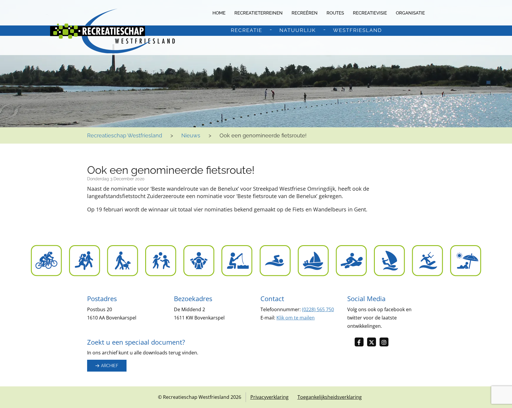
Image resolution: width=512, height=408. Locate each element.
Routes (335, 13)
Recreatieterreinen (258, 13)
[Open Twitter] (373, 342)
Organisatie (410, 13)
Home (218, 13)
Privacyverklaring (269, 397)
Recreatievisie (370, 13)
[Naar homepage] (112, 31)
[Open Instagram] (386, 342)
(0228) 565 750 (318, 309)
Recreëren (305, 13)
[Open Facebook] (361, 342)
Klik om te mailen (295, 317)
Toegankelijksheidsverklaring (329, 397)
